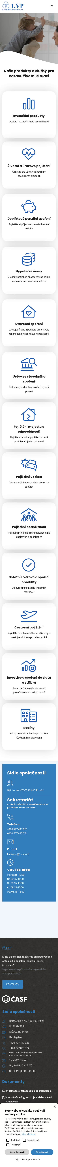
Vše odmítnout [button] (17, 1152)
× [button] (54, 1107)
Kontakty (12, 984)
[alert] (29, 1135)
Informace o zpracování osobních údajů (28, 1090)
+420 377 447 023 (17, 829)
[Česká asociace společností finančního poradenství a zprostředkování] (14, 995)
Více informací (28, 1134)
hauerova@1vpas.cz (18, 854)
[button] (29, 1159)
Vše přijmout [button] (42, 1152)
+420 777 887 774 (17, 833)
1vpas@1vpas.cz (18, 1060)
